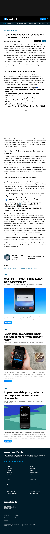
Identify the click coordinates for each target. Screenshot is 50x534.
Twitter (9, 461)
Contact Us (9, 486)
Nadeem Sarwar (8, 41)
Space (31, 470)
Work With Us (6, 515)
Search (47, 19)
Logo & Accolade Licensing (12, 493)
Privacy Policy (17, 512)
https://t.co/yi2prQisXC (29, 204)
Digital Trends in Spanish (35, 491)
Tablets (31, 466)
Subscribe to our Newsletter (35, 484)
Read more (8, 322)
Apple (9, 268)
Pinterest (17, 461)
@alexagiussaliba (17, 200)
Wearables (32, 468)
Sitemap (16, 517)
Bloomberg (17, 230)
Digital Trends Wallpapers (35, 489)
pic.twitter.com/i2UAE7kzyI (15, 104)
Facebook (4, 461)
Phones (8, 466)
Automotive (9, 479)
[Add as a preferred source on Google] (37, 41)
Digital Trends (8, 21)
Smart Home (9, 475)
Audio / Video (10, 472)
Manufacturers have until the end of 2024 (31, 78)
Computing (9, 468)
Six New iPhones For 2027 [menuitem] (22, 23)
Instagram (7, 461)
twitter (14, 259)
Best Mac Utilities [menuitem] (32, 23)
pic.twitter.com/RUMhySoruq (16, 206)
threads (16, 259)
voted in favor (12, 46)
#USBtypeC (9, 96)
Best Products (33, 475)
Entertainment (10, 477)
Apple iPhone (15, 268)
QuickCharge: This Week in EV (26, 268)
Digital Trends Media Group (11, 525)
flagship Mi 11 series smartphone (33, 167)
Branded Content (33, 486)
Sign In (42, 19)
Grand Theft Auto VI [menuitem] (11, 23)
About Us (9, 484)
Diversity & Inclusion (7, 517)
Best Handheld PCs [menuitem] (41, 23)
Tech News (36, 268)
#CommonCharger (29, 88)
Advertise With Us (10, 489)
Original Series (33, 479)
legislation (37, 50)
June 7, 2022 (40, 106)
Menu (2, 19)
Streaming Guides (34, 472)
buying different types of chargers (18, 146)
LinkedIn (20, 461)
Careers (5, 512)
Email (18, 259)
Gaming (9, 470)
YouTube (12, 461)
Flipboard (22, 461)
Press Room (17, 515)
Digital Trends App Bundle (35, 493)
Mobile (5, 268)
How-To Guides (33, 477)
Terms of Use (6, 520)
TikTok (15, 461)
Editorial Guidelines (11, 491)
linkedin (12, 259)
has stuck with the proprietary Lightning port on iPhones (30, 59)
